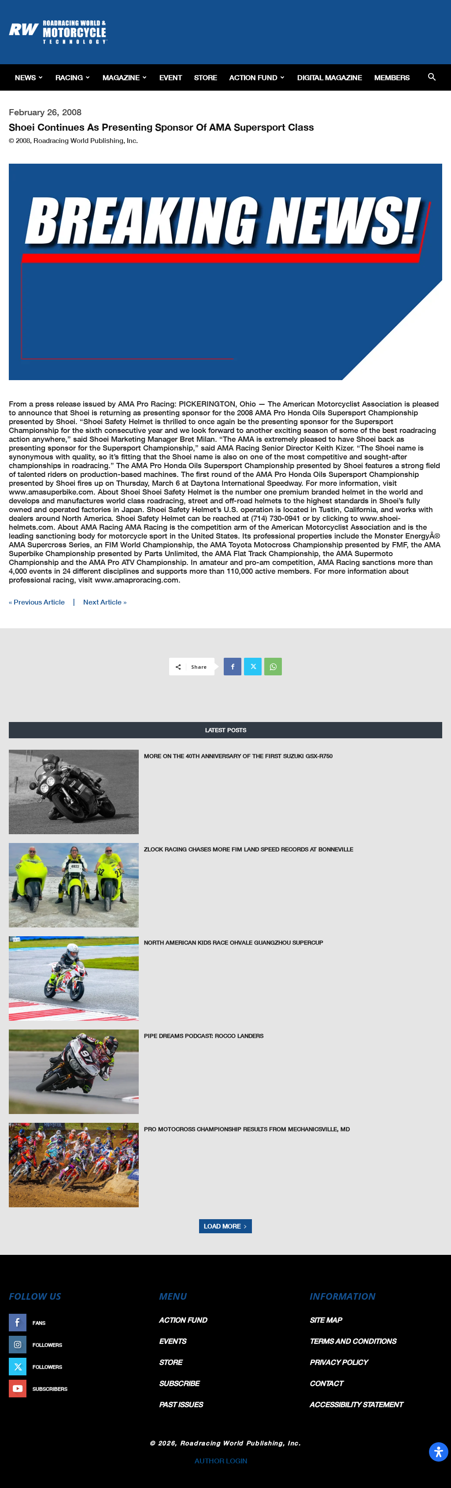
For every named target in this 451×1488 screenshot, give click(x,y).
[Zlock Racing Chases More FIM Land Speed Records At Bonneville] (74, 885)
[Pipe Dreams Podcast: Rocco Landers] (74, 1072)
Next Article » (104, 601)
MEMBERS (392, 77)
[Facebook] (232, 666)
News (25, 77)
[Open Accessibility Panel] (438, 1452)
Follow (131, 1345)
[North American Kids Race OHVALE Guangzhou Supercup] (74, 978)
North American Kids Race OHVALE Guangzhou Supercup (233, 942)
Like (136, 1323)
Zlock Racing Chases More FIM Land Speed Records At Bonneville (248, 849)
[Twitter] (253, 666)
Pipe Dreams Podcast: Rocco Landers (203, 1035)
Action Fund (253, 77)
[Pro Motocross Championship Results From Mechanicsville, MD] (74, 1165)
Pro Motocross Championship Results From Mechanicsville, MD (247, 1128)
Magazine (121, 77)
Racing (69, 77)
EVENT (170, 77)
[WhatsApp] (273, 666)
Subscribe (127, 1389)
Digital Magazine (329, 77)
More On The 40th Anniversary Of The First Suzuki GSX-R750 (238, 755)
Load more (222, 1226)
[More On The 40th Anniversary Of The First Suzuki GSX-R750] (74, 792)
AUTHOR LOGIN (221, 1460)
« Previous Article (37, 601)
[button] (431, 77)
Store (205, 77)
